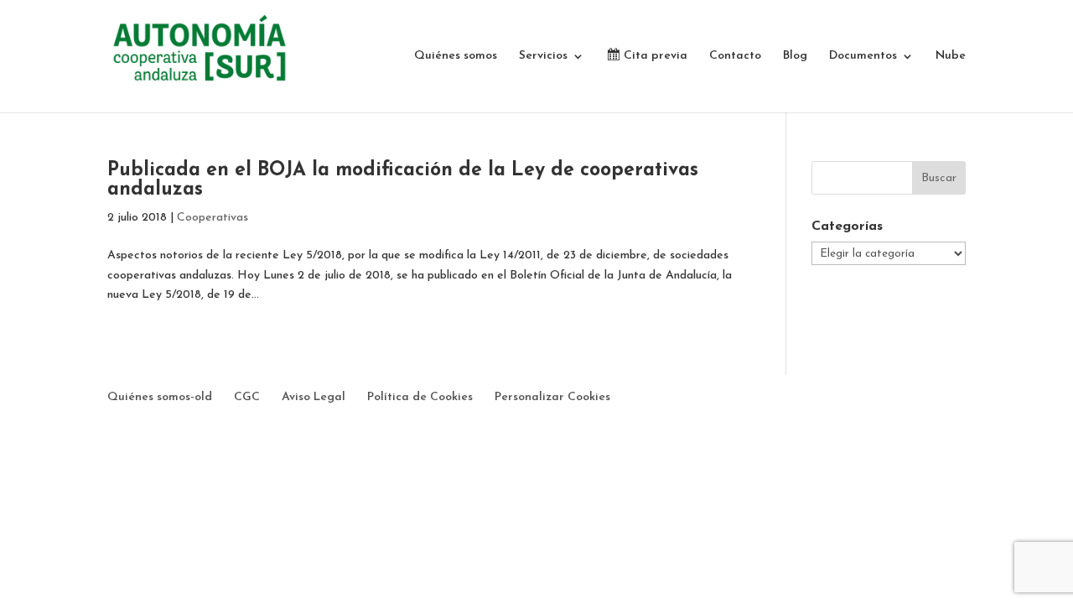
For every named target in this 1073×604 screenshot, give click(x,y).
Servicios (543, 56)
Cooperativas (212, 217)
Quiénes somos (455, 56)
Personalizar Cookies (552, 397)
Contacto (735, 56)
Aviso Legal (313, 397)
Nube (951, 56)
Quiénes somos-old (159, 397)
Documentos (863, 56)
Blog (795, 56)
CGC (247, 397)
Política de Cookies (420, 397)
